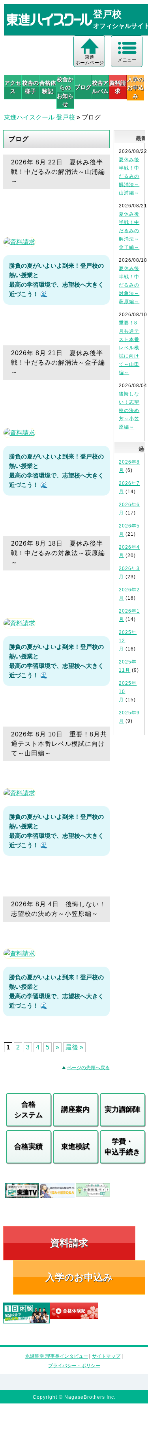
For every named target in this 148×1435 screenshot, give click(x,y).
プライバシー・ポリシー (74, 1365)
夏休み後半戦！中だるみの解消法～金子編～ (129, 230)
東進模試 (75, 1146)
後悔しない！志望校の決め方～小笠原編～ (129, 410)
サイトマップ (106, 1356)
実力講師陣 (122, 1109)
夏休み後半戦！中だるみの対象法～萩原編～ (129, 285)
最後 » (74, 1047)
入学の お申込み (135, 87)
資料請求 (117, 87)
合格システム (28, 1109)
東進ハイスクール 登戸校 (39, 117)
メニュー (127, 60)
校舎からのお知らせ (65, 91)
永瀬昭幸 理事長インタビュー (56, 1356)
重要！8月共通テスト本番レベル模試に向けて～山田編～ (129, 347)
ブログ (83, 87)
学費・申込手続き (122, 1146)
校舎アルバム (100, 87)
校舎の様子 (30, 87)
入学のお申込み (79, 1277)
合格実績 (28, 1146)
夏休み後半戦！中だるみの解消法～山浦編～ (129, 176)
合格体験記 (47, 87)
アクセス (12, 87)
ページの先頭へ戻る (88, 1067)
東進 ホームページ (89, 59)
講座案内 (75, 1109)
